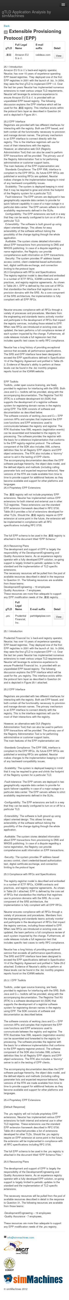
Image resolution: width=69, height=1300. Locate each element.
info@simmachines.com (20, 1237)
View (58, 55)
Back (7, 26)
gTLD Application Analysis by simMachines (26, 13)
